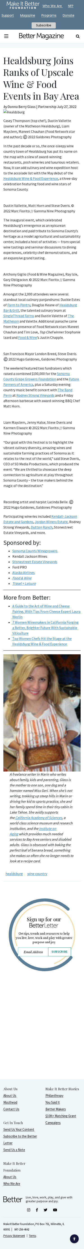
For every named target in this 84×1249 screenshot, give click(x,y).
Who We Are (11, 1183)
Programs (48, 15)
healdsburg (14, 873)
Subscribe (60, 952)
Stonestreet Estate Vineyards (34, 561)
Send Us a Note (14, 1150)
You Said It (52, 1102)
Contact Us (11, 1109)
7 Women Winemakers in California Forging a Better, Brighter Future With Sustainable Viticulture (45, 627)
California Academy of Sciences (38, 817)
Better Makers (55, 1109)
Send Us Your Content (18, 1129)
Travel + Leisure (24, 583)
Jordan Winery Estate (51, 521)
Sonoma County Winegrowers (35, 551)
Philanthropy (54, 1095)
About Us (9, 1095)
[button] (6, 36)
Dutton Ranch (41, 527)
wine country (37, 873)
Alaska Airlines (23, 572)
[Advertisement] (42, 1036)
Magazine (27, 15)
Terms (32, 1236)
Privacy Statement (14, 1236)
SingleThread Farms (18, 315)
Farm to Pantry (18, 305)
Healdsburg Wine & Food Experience (30, 178)
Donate (68, 15)
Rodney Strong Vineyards (35, 395)
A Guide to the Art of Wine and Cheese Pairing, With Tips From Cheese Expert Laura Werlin (46, 611)
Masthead (10, 1102)
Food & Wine (27, 337)
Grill (15, 310)
